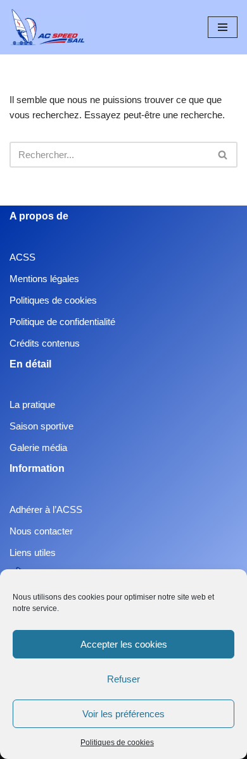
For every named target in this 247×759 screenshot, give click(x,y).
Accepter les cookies (123, 644)
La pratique (32, 404)
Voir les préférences (123, 713)
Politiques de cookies (117, 742)
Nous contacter (41, 531)
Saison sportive (41, 426)
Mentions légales (44, 278)
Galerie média (38, 447)
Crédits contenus (45, 343)
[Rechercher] (223, 155)
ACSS (22, 257)
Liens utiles (33, 552)
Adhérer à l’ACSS (46, 509)
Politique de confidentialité (62, 321)
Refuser (123, 679)
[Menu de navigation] (223, 27)
